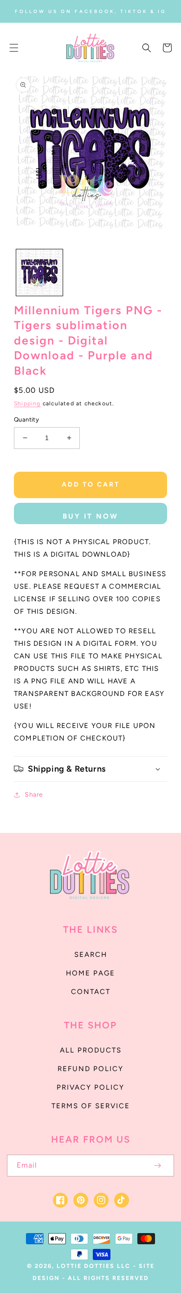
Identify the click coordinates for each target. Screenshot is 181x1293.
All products (91, 1050)
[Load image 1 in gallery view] (39, 272)
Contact (90, 992)
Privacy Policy (90, 1087)
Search (90, 954)
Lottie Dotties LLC (93, 1265)
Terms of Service (91, 1106)
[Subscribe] (157, 1165)
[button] (14, 48)
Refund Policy (90, 1069)
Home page (90, 973)
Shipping (27, 403)
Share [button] (34, 795)
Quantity (26, 419)
